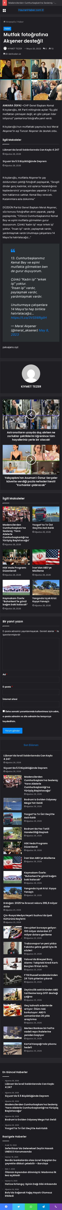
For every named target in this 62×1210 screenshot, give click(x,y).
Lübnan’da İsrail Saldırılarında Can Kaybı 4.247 (31, 149)
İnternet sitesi (10, 699)
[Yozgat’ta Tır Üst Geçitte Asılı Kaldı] (46, 514)
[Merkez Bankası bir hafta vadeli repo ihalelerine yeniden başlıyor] (12, 1033)
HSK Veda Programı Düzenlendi (14, 569)
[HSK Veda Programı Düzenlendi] (16, 557)
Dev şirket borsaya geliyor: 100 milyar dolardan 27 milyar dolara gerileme (40, 931)
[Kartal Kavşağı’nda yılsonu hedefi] (12, 1048)
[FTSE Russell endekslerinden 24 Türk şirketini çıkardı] (12, 979)
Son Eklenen (31, 745)
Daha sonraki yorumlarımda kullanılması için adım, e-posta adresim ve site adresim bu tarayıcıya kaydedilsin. (31, 716)
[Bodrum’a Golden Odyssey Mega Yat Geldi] (12, 804)
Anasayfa (10, 21)
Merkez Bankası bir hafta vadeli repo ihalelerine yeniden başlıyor (39, 1032)
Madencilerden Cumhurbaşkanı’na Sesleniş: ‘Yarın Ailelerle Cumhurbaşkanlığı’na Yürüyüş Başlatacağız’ (16, 532)
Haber (20, 21)
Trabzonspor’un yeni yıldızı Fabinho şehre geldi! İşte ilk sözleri (40, 947)
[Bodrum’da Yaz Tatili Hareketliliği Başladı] (12, 833)
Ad (5, 674)
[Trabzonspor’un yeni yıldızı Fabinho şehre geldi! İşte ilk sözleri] (12, 948)
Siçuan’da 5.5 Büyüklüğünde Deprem (25, 161)
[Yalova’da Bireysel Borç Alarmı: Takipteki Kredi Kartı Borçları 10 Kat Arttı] (12, 964)
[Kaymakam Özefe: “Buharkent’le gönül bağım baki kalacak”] (16, 587)
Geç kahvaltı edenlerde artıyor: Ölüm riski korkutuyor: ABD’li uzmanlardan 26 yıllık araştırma (38, 1012)
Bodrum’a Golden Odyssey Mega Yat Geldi (40, 801)
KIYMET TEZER (15, 48)
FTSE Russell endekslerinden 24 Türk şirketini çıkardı (41, 976)
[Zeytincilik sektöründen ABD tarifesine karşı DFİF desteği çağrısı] (12, 994)
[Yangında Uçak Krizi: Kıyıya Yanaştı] (46, 587)
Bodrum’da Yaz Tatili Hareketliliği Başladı (36, 830)
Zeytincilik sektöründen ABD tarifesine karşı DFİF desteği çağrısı (41, 993)
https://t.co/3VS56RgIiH (29, 318)
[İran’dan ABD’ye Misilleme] (46, 557)
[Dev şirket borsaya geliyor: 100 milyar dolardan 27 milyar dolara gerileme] (12, 932)
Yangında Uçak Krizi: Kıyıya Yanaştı (44, 600)
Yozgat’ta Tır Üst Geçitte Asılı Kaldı (43, 526)
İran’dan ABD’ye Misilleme (42, 569)
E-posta (8, 686)
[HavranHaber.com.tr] (31, 10)
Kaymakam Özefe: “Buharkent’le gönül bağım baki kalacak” (15, 601)
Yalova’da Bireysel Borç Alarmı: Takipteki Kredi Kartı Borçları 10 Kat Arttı (41, 963)
